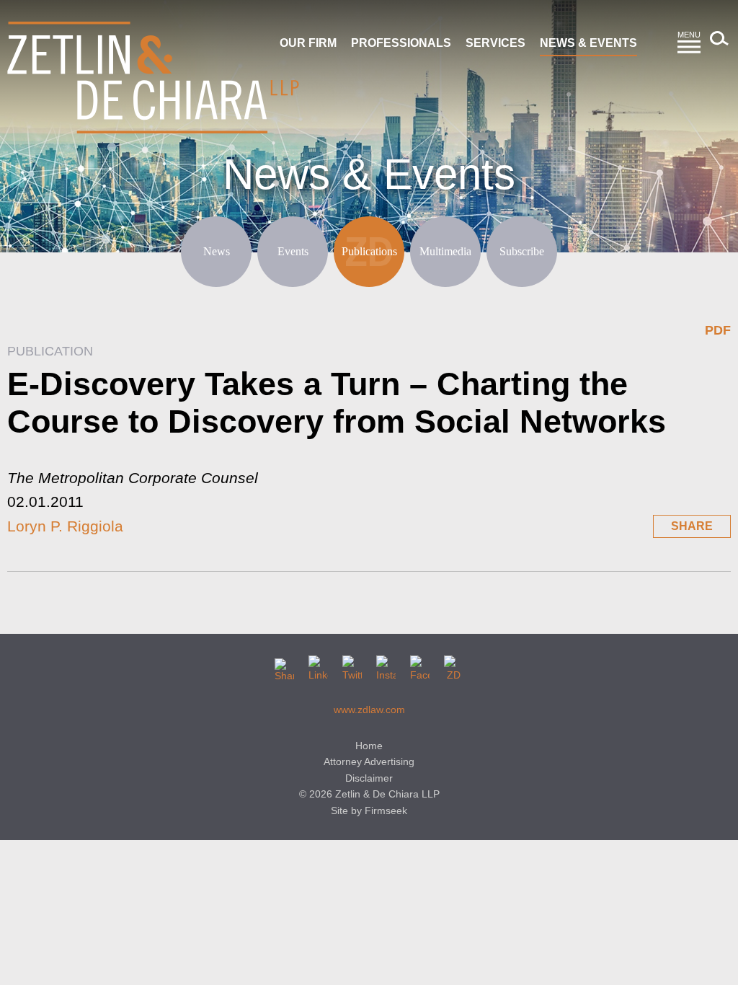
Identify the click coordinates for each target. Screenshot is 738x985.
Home (369, 745)
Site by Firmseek (369, 810)
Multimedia (445, 251)
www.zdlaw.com (369, 709)
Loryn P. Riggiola (65, 526)
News (216, 251)
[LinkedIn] (318, 665)
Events (292, 251)
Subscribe (521, 251)
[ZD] (453, 665)
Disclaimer (369, 778)
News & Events (588, 43)
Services (495, 43)
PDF (718, 330)
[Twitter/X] (352, 665)
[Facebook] (420, 665)
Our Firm (308, 43)
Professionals (401, 43)
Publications (369, 251)
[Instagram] (386, 665)
